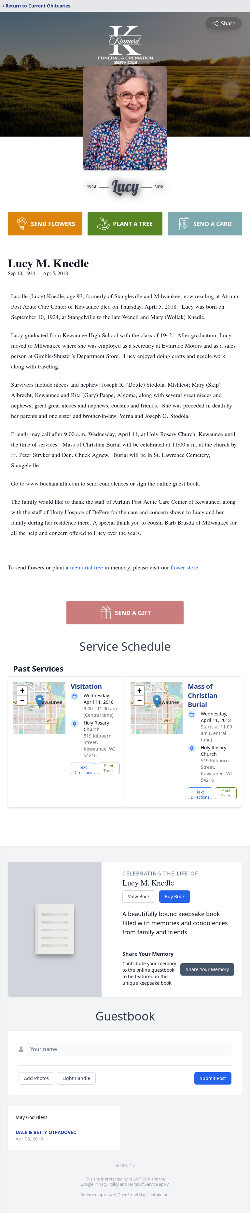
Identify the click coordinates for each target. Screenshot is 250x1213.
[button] (39, 701)
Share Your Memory (207, 969)
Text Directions (83, 769)
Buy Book (175, 896)
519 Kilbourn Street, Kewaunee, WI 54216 (99, 745)
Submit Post (213, 1078)
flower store (184, 567)
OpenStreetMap (132, 1194)
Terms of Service (143, 1184)
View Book (139, 896)
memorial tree (86, 567)
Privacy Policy (106, 1184)
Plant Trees (109, 768)
